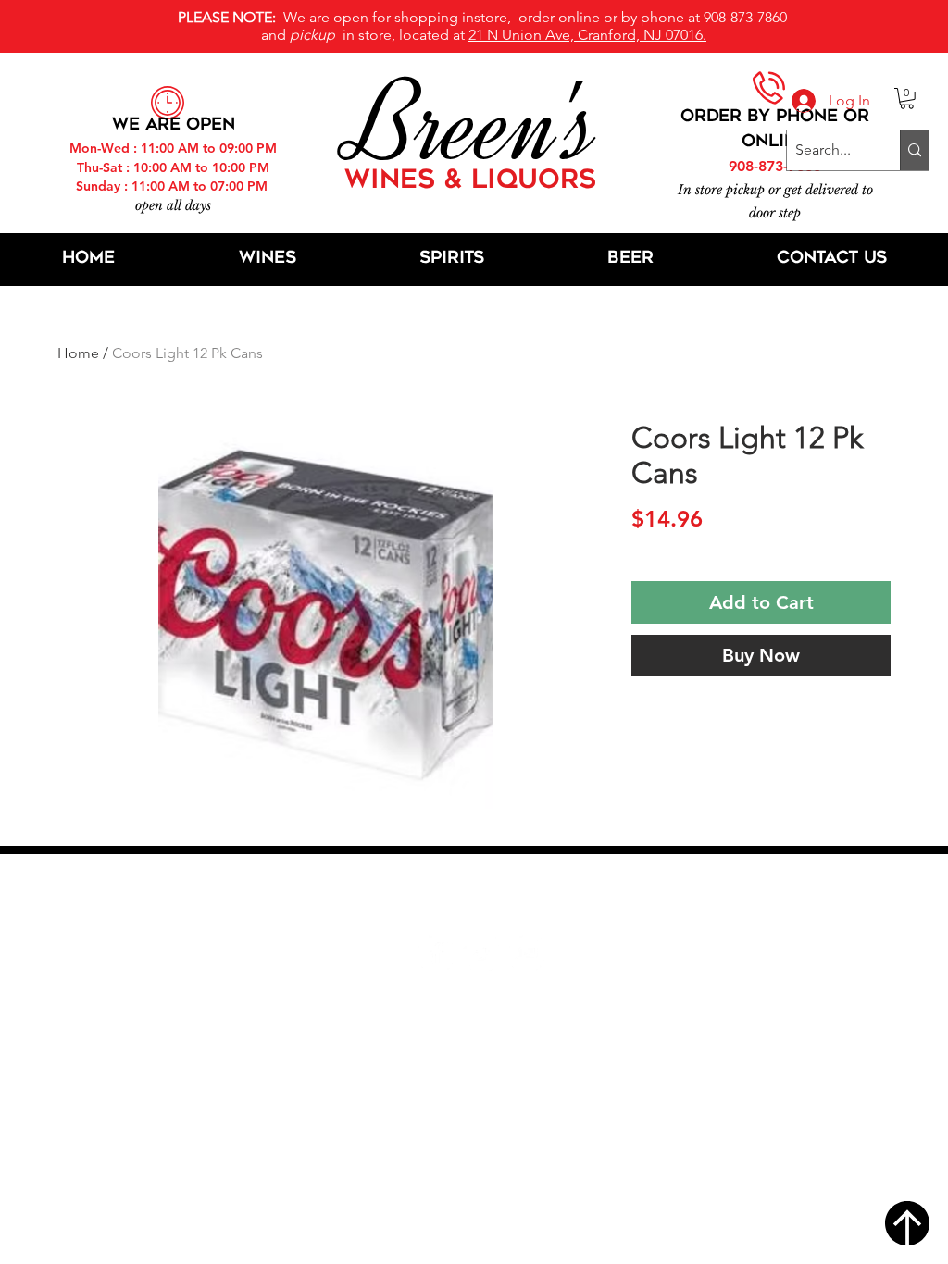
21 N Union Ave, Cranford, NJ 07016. (587, 34)
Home (78, 353)
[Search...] (914, 150)
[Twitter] (481, 953)
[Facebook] (436, 953)
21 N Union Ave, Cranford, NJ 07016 (484, 896)
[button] (906, 98)
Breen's (474, 125)
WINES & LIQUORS (470, 181)
